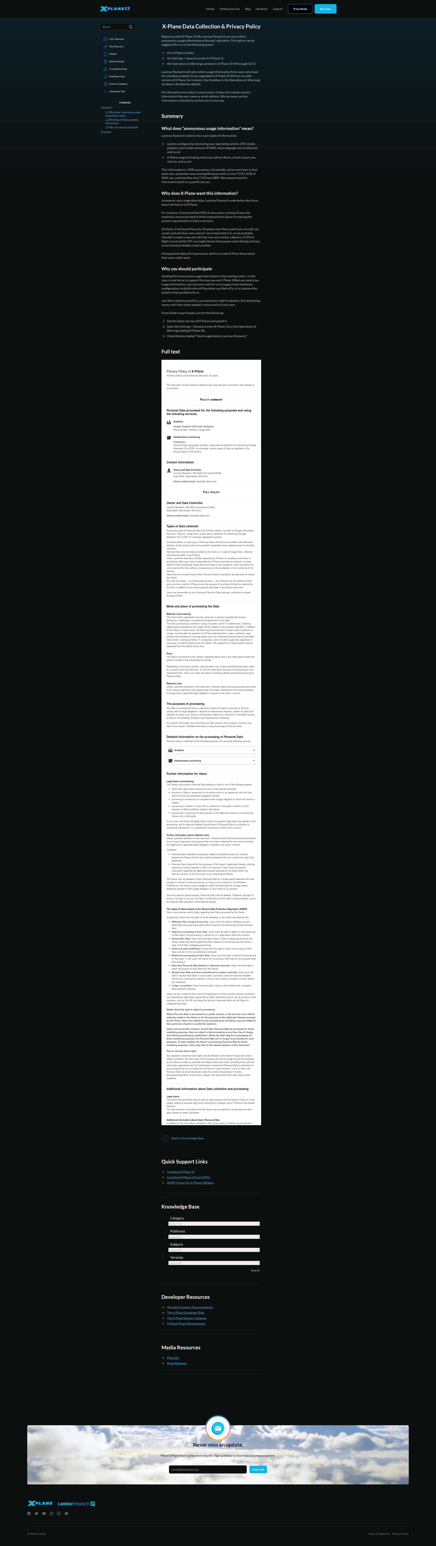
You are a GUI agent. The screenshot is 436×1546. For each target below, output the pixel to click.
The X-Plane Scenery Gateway (187, 1318)
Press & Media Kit (379, 1533)
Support (278, 8)
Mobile (210, 8)
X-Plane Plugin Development (186, 1323)
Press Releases (177, 1363)
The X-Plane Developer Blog (185, 1312)
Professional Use (230, 8)
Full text (105, 131)
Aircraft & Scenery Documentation (190, 1307)
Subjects (176, 1244)
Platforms (177, 1231)
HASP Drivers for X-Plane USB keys (190, 1183)
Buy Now (325, 8)
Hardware (262, 8)
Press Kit (173, 1358)
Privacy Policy (400, 1533)
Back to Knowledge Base (187, 1138)
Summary (106, 107)
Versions (176, 1257)
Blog (247, 8)
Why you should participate (121, 127)
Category (177, 1218)
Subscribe (258, 1469)
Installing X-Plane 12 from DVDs (188, 1177)
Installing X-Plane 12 (180, 1172)
